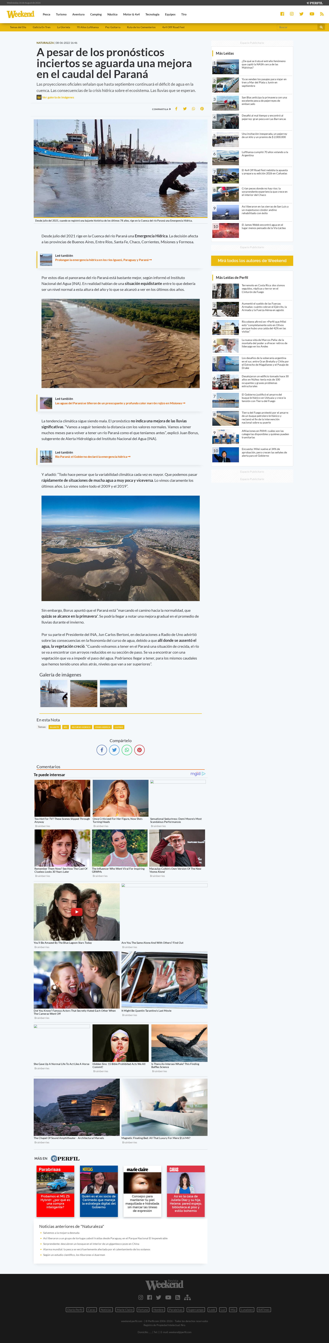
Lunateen (247, 1309)
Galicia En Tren (41, 27)
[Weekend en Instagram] (140, 1297)
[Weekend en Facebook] (149, 1297)
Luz (223, 1309)
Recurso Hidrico (81, 727)
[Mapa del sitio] (187, 1297)
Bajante (54, 727)
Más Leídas (225, 53)
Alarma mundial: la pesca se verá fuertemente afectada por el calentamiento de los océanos (96, 1249)
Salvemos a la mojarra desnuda (61, 1232)
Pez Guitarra (112, 27)
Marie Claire (125, 1309)
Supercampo (196, 1309)
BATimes (264, 1309)
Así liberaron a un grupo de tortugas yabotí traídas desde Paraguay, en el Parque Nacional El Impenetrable (105, 1238)
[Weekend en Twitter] (158, 1297)
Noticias (106, 1309)
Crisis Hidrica (102, 727)
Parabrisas (176, 1309)
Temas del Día (18, 27)
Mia (233, 1309)
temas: (42, 726)
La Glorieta (63, 27)
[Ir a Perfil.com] (314, 2)
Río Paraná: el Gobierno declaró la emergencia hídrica (91, 456)
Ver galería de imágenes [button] (58, 97)
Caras (91, 1309)
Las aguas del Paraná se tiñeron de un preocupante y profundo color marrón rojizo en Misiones (118, 403)
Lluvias (119, 727)
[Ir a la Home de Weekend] (164, 1285)
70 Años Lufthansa (88, 27)
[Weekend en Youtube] (168, 1297)
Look (212, 1309)
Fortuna (143, 1309)
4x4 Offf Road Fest (173, 27)
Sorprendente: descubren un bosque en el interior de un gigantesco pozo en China (91, 1243)
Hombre (158, 1309)
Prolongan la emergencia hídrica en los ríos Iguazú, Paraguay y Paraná (102, 260)
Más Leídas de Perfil (232, 277)
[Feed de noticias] (177, 1297)
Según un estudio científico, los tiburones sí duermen (74, 1254)
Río (65, 727)
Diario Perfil (74, 1309)
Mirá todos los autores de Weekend (252, 260)
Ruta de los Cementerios (141, 27)
